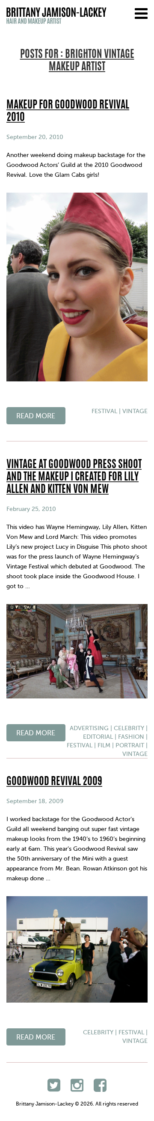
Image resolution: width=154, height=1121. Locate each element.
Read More (35, 416)
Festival (104, 411)
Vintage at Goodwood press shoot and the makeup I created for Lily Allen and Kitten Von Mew (74, 477)
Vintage (135, 411)
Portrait (130, 745)
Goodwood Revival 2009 (54, 782)
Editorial (98, 737)
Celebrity (129, 728)
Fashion (131, 737)
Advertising (89, 728)
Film (104, 745)
